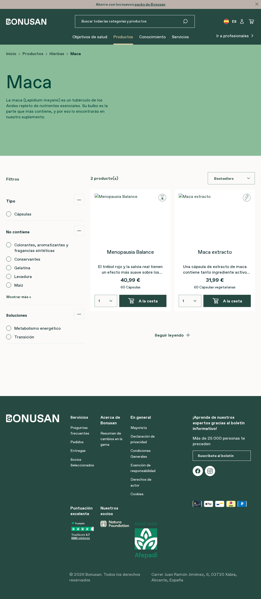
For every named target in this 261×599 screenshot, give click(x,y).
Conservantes (27, 259)
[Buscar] (188, 21)
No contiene (18, 232)
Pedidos (77, 441)
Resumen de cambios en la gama (111, 439)
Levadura (23, 276)
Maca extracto (215, 252)
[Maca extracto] (215, 219)
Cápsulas (22, 214)
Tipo (10, 201)
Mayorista (138, 427)
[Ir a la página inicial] (26, 21)
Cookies (136, 493)
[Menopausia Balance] (131, 219)
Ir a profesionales (233, 36)
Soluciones (16, 315)
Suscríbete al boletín (216, 455)
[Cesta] (251, 21)
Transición (24, 337)
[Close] (257, 4)
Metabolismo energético (37, 328)
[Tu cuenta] (242, 21)
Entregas (78, 450)
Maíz (18, 285)
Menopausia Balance (130, 252)
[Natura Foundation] (114, 540)
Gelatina (22, 268)
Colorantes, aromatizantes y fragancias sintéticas (41, 247)
